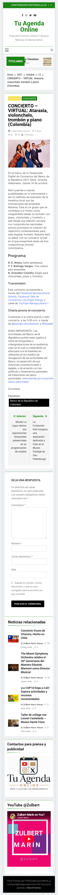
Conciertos (29, 98)
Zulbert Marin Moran (20, 130)
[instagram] (26, 15)
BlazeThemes (34, 887)
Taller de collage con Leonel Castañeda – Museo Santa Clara (34, 718)
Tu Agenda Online (29, 26)
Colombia (14, 98)
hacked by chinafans (35, 6)
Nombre (16, 543)
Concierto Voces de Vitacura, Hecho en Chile (33, 634)
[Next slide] (51, 5)
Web (13, 569)
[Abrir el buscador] (52, 50)
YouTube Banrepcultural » (34, 303)
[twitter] (30, 15)
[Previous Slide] (46, 5)
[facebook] (22, 15)
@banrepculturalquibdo (25, 323)
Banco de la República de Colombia (24, 402)
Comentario (18, 505)
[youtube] (35, 15)
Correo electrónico (22, 556)
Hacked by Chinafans (25, 59)
